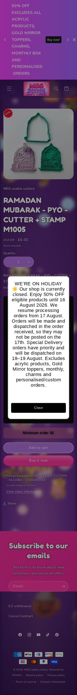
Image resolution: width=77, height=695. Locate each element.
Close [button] (38, 407)
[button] (64, 281)
